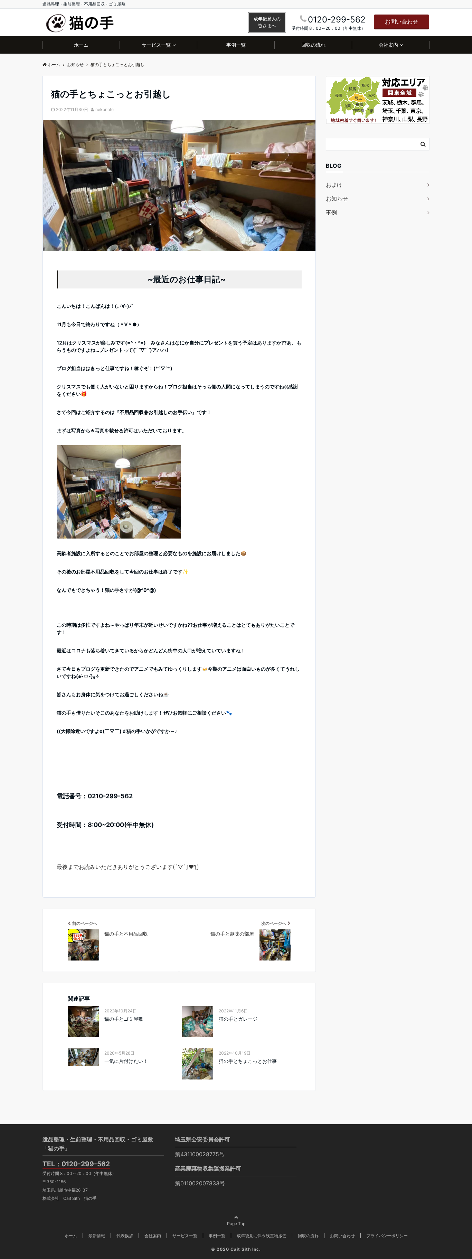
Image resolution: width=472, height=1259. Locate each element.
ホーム (81, 45)
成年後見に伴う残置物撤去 (261, 1235)
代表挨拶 (124, 1235)
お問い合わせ (401, 21)
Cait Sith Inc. (245, 1249)
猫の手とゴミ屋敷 (123, 1019)
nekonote (104, 109)
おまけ (334, 184)
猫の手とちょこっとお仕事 (248, 1061)
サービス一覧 (156, 45)
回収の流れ (313, 45)
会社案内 (388, 45)
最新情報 (96, 1235)
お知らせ (337, 198)
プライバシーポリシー (387, 1235)
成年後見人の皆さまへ (267, 22)
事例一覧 (236, 45)
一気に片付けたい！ (126, 1061)
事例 (331, 212)
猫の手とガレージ (238, 1019)
